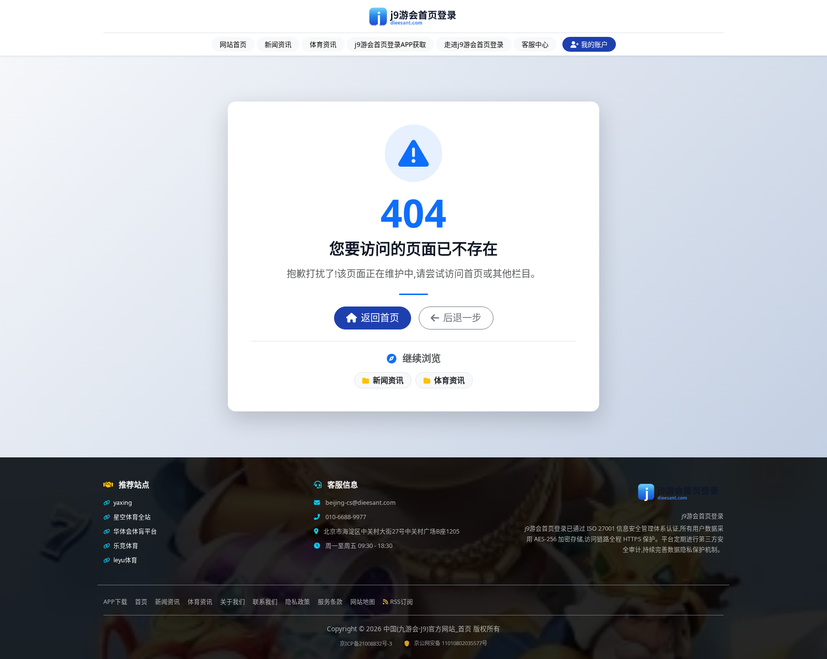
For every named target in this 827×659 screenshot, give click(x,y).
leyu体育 (124, 560)
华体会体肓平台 (134, 531)
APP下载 (115, 602)
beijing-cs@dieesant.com (360, 503)
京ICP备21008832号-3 (366, 643)
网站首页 (233, 44)
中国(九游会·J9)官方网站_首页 (428, 628)
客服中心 (535, 44)
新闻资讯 (278, 44)
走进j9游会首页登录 (473, 44)
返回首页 (380, 317)
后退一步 (462, 317)
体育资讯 (323, 44)
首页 (141, 602)
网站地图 (362, 602)
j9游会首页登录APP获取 (390, 44)
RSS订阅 (401, 602)
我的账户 (594, 44)
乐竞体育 (125, 546)
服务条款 (330, 602)
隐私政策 (297, 602)
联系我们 (265, 602)
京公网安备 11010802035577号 (450, 643)
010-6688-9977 (345, 517)
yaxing (122, 503)
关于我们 (232, 602)
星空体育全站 (131, 517)
